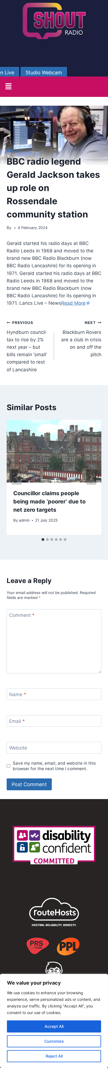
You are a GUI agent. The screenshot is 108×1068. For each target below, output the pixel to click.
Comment (22, 615)
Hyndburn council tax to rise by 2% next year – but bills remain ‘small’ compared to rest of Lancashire (27, 346)
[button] (8, 86)
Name (17, 694)
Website (18, 748)
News (12, 151)
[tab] (43, 539)
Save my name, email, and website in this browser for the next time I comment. (54, 766)
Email (17, 721)
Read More (73, 303)
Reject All (54, 1056)
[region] (54, 1021)
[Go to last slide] (17, 477)
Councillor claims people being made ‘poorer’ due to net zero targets (49, 501)
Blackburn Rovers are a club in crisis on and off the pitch (81, 338)
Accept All (54, 1026)
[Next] (91, 477)
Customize (54, 1041)
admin (24, 520)
